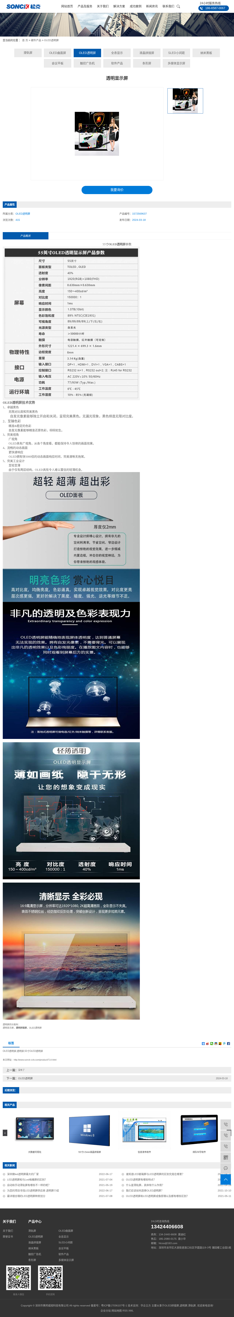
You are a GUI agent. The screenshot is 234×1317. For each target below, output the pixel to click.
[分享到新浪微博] (207, 1043)
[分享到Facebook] (228, 1043)
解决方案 (119, 6)
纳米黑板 (206, 52)
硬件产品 (36, 40)
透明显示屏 (8, 1028)
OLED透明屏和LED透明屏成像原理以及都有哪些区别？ (157, 1196)
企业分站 (106, 1310)
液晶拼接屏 (146, 52)
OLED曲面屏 (57, 52)
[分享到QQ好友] (216, 1043)
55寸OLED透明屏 (33, 1051)
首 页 (25, 40)
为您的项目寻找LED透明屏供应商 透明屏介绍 (33, 1190)
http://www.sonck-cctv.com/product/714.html (35, 1060)
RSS (125, 1310)
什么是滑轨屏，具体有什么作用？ (145, 1185)
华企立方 (146, 1305)
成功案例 (135, 6)
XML (131, 1310)
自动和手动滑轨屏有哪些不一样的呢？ (29, 1185)
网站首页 (67, 6)
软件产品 (117, 63)
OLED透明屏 (51, 40)
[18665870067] (225, 1146)
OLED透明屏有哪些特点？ (141, 1179)
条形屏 (146, 63)
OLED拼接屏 (171, 1305)
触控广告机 (87, 63)
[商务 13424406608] (225, 1124)
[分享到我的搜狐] (220, 1043)
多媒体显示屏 (176, 63)
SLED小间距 (176, 52)
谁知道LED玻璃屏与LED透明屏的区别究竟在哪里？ (155, 1174)
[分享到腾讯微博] (224, 1043)
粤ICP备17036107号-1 (114, 1305)
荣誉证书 (8, 1236)
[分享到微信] (211, 1043)
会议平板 (57, 63)
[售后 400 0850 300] (225, 1135)
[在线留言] (225, 1168)
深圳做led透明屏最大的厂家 (23, 1174)
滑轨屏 (28, 52)
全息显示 (117, 52)
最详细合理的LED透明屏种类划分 (26, 1196)
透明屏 (20, 1051)
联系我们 (168, 6)
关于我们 (103, 6)
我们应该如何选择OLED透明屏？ (145, 1190)
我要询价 (117, 190)
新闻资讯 (152, 6)
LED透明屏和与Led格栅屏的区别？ (27, 1179)
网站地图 (117, 1310)
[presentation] (5, 1133)
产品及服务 (85, 6)
